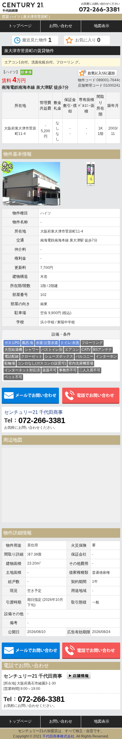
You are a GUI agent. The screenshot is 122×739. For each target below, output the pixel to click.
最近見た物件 (37, 40)
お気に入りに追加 (97, 73)
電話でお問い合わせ (91, 396)
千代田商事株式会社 (58, 736)
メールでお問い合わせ (31, 396)
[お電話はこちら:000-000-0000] (91, 7)
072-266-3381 (41, 420)
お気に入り (87, 40)
